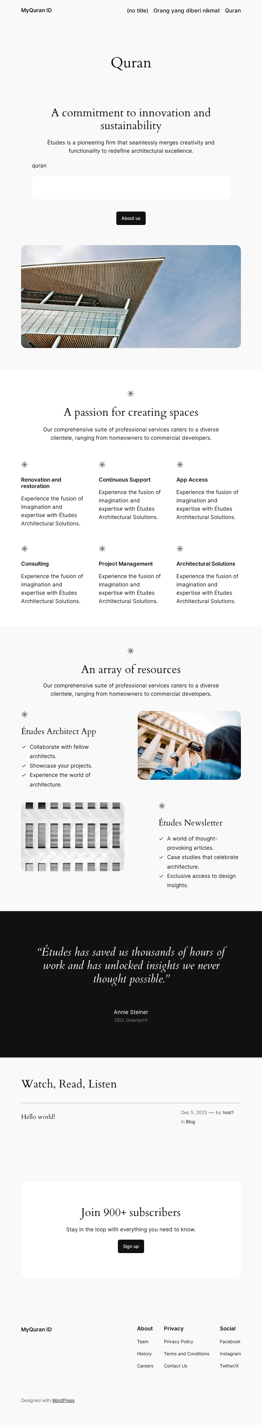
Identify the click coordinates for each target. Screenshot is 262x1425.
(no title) (137, 10)
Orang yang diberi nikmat (186, 10)
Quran (233, 10)
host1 (228, 1112)
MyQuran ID (36, 10)
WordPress (63, 1400)
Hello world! (38, 1116)
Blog (190, 1121)
